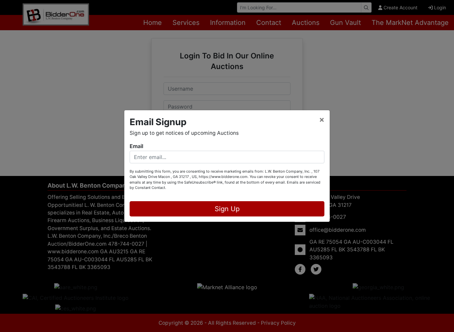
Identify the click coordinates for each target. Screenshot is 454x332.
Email (136, 146)
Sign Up (227, 209)
